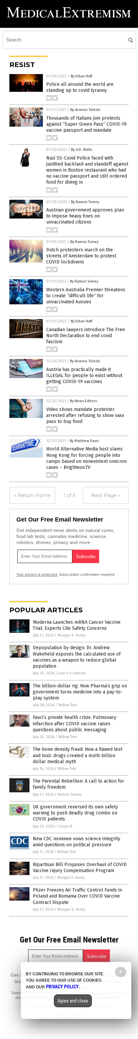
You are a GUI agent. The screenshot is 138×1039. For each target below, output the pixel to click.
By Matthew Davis (84, 441)
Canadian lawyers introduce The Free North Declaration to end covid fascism (85, 336)
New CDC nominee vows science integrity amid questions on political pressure (76, 842)
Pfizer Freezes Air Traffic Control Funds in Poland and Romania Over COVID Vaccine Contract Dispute (77, 896)
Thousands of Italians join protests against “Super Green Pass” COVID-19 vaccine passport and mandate (86, 124)
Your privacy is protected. (37, 574)
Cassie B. (65, 826)
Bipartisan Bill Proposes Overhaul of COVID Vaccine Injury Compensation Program (80, 867)
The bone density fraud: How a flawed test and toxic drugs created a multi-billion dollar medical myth (77, 755)
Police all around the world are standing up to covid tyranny (80, 87)
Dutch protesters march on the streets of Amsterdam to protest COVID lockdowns (81, 256)
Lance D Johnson (72, 673)
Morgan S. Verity (71, 635)
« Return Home (32, 495)
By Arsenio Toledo (85, 110)
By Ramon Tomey (85, 202)
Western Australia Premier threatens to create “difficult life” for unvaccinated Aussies (85, 296)
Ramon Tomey (69, 794)
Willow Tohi (67, 705)
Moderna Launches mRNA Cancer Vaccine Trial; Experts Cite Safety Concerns (77, 625)
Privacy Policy (62, 986)
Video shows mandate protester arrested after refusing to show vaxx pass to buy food (85, 415)
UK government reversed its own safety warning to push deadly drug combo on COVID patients (75, 813)
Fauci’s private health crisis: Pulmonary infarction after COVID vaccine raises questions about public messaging (74, 723)
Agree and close (73, 1000)
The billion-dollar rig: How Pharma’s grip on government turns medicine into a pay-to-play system (80, 692)
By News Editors (83, 401)
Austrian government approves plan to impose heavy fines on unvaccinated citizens (85, 216)
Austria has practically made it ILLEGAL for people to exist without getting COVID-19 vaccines (84, 375)
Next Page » (105, 495)
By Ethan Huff (81, 76)
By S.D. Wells (81, 149)
